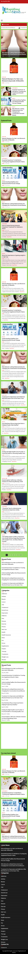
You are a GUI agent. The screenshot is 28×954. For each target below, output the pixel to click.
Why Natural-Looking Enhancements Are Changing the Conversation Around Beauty (14, 44)
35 (17, 555)
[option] (14, 44)
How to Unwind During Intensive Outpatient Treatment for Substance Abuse (14, 216)
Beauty (3, 50)
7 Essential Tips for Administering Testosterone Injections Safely (14, 499)
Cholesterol (5, 607)
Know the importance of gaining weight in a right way (14, 246)
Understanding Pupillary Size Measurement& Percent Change (6, 100)
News (3, 637)
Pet (3, 640)
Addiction (4, 593)
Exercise (4, 624)
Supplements (4, 158)
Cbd (3, 604)
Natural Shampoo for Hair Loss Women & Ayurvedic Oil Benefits (14, 65)
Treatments (4, 223)
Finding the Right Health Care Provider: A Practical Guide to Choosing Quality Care (14, 442)
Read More (9, 236)
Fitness (4, 626)
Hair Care (4, 136)
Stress (3, 643)
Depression (5, 613)
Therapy (4, 651)
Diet (3, 618)
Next (21, 555)
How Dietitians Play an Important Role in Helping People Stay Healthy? (14, 414)
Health (13, 98)
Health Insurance (6, 635)
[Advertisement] (13, 737)
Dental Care (4, 478)
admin (3, 55)
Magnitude (20, 950)
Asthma (4, 596)
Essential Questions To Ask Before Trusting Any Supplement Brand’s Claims (6, 91)
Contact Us (4, 947)
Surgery (4, 648)
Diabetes (4, 615)
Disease (4, 621)
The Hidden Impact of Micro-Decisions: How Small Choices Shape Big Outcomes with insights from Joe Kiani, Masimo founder (14, 527)
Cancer (4, 602)
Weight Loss (5, 657)
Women (4, 659)
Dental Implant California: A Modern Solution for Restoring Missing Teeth (14, 471)
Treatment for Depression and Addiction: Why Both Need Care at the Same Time (14, 387)
